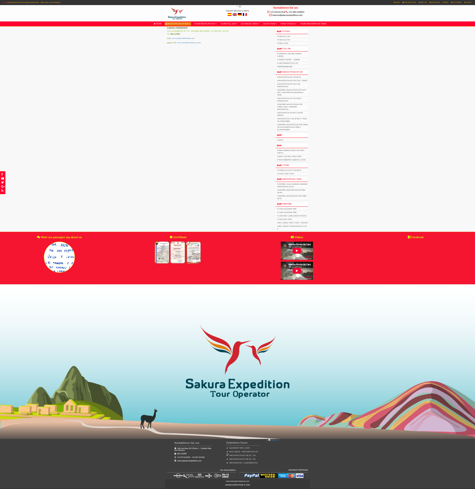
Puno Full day (284, 36)
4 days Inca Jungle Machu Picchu (292, 216)
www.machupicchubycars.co (188, 42)
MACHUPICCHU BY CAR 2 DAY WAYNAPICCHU (288, 85)
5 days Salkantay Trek (287, 209)
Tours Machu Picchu (204, 24)
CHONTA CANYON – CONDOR (289, 60)
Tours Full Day (227, 24)
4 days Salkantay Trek (287, 212)
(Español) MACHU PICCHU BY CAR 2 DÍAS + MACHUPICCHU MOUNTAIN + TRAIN (291, 92)
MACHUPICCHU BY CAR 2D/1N (289, 77)
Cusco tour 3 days (286, 174)
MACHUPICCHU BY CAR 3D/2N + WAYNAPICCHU (289, 99)
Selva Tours (269, 24)
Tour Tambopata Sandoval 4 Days (292, 160)
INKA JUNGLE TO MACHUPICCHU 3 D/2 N (292, 227)
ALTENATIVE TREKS (249, 24)
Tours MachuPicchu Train (313, 24)
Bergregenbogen (285, 67)
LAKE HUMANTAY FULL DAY (288, 63)
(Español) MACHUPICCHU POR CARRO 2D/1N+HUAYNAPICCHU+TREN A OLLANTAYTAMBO (292, 127)
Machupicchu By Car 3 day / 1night (292, 81)
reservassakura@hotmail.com (182, 38)
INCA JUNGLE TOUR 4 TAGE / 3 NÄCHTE (293, 223)
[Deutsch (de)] (240, 14)
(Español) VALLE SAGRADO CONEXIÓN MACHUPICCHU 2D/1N (292, 185)
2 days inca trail (285, 219)
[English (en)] (235, 14)
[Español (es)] (230, 14)
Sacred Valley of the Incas (289, 170)
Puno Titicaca (288, 24)
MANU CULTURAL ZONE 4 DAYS (289, 156)
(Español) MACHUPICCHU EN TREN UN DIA (291, 191)
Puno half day (284, 40)
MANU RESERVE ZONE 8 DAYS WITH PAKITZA (290, 151)
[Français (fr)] (245, 14)
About (280, 140)
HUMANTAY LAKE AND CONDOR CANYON (289, 55)
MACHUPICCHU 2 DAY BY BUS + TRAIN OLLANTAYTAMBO (292, 120)
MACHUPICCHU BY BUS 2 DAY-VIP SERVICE (290, 114)
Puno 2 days (283, 43)
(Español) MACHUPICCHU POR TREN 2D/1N (291, 197)
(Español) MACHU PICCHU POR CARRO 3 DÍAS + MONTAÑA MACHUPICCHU (289, 106)
